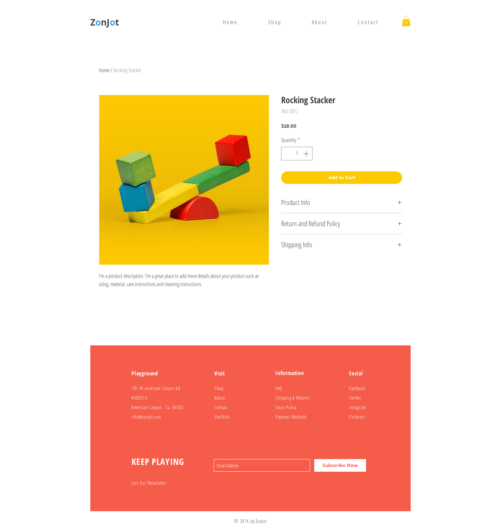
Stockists (221, 416)
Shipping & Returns (292, 397)
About (219, 397)
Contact (220, 407)
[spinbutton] (297, 153)
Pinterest (356, 416)
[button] (406, 21)
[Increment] (307, 153)
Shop (219, 388)
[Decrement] (287, 153)
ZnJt (104, 22)
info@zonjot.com (146, 416)
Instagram (357, 407)
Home (104, 70)
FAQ (278, 388)
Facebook (357, 388)
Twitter (355, 397)
